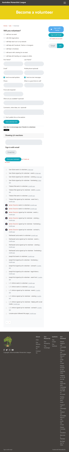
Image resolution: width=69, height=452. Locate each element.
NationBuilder (62, 450)
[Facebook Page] (4, 350)
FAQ (37, 340)
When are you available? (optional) (14, 99)
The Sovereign (47, 347)
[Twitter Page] (7, 350)
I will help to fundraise (12, 49)
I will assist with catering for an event (17, 52)
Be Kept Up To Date (62, 443)
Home (5, 26)
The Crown (54, 341)
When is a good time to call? (32, 81)
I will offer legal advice (12, 38)
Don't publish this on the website (15, 117)
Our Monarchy (47, 342)
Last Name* (27, 60)
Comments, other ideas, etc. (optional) (15, 108)
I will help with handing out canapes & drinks (19, 56)
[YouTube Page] (13, 350)
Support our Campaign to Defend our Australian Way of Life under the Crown (63, 415)
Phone (5, 81)
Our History (38, 343)
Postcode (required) (9, 90)
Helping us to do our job (62, 377)
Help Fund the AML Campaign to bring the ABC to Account (63, 388)
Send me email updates (13, 77)
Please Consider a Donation (63, 430)
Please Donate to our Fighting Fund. (62, 369)
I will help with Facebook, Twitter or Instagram (19, 45)
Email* (5, 69)
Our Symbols (54, 345)
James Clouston (13, 205)
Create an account (56, 38)
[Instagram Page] (9, 350)
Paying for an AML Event (62, 400)
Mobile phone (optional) (31, 69)
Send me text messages (33, 77)
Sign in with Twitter (57, 29)
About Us (38, 348)
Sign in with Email (56, 35)
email (10, 450)
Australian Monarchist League (14, 2)
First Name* (7, 60)
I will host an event (11, 34)
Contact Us (38, 352)
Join (10, 26)
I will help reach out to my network (16, 42)
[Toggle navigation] (65, 3)
